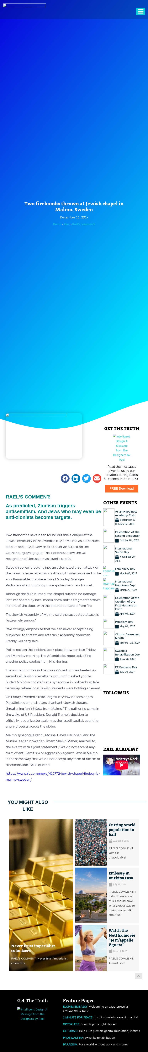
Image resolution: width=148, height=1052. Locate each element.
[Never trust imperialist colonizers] (41, 895)
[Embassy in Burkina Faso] (91, 895)
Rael (67, 224)
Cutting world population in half (122, 830)
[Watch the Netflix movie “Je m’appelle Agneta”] (91, 948)
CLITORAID (70, 1031)
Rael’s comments (83, 224)
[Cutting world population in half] (91, 842)
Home (57, 224)
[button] (65, 478)
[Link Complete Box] (121, 517)
